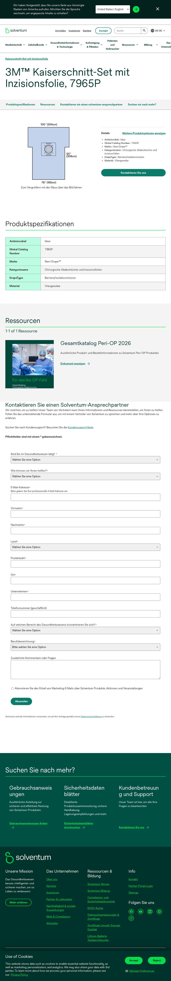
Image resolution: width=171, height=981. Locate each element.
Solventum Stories (98, 884)
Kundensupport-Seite (80, 427)
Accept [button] (133, 960)
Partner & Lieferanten (59, 899)
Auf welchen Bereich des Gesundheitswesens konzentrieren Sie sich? (54, 624)
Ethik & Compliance (58, 916)
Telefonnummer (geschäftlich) (29, 608)
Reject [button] (157, 960)
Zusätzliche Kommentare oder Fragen (33, 658)
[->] (136, 9)
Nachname (18, 524)
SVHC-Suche (95, 908)
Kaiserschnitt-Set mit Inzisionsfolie (26, 58)
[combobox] (131, 31)
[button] (140, 971)
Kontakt (133, 879)
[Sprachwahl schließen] (157, 9)
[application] (51, 153)
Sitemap (133, 892)
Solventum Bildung (99, 890)
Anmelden (60, 30)
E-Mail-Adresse (20, 487)
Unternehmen (20, 591)
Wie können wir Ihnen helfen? (29, 470)
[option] (51, 157)
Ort (13, 574)
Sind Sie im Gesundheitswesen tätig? (34, 454)
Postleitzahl (18, 558)
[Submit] (144, 31)
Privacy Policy (19, 974)
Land (14, 541)
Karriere (87, 30)
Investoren (74, 30)
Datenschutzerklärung (91, 716)
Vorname (17, 508)
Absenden (21, 701)
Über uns (51, 879)
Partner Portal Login (141, 886)
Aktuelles (52, 923)
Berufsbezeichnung (23, 641)
